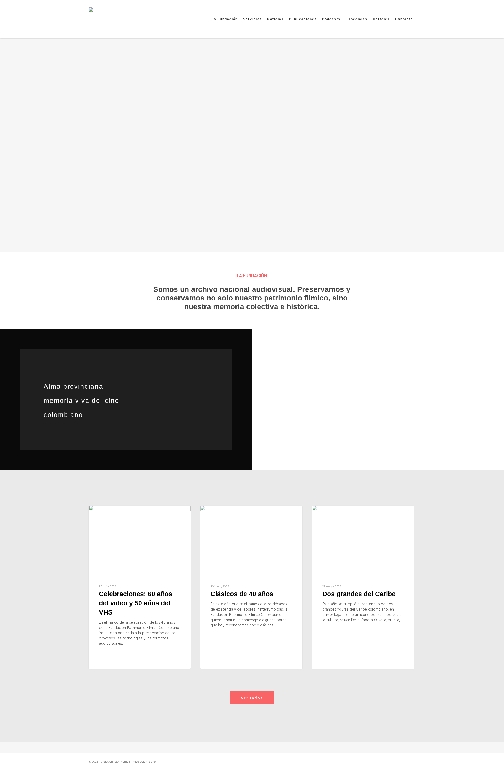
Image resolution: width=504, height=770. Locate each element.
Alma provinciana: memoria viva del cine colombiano (81, 400)
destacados (112, 514)
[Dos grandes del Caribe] (363, 587)
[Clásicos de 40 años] (251, 587)
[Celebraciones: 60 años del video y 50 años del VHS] (140, 587)
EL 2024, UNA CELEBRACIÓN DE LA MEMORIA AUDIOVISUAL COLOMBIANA (95, 501)
